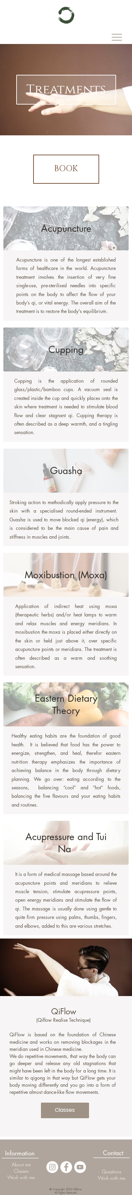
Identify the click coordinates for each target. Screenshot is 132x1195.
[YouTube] (80, 1167)
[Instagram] (52, 1167)
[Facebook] (66, 1167)
